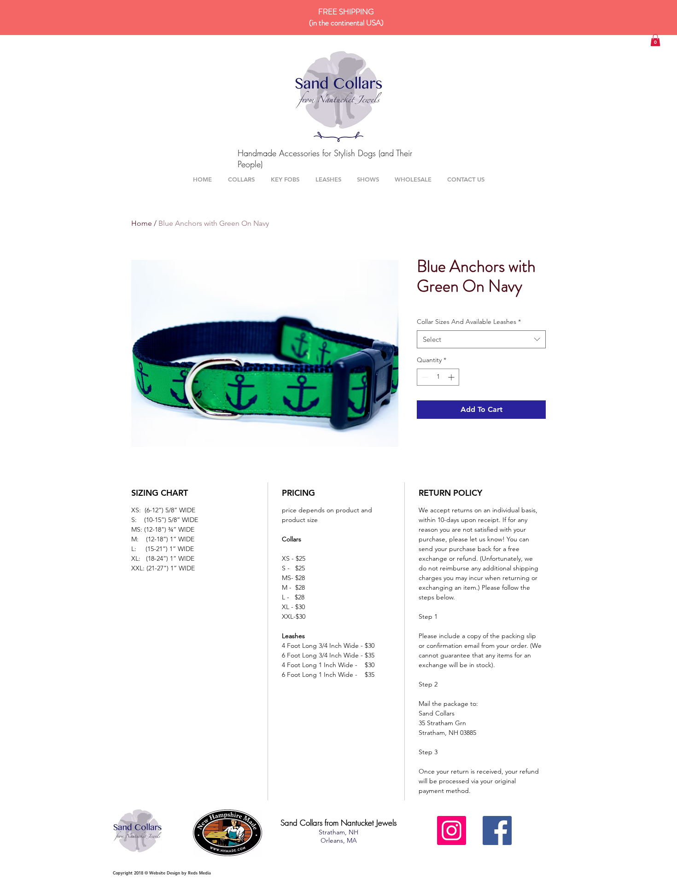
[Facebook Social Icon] (497, 830)
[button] (655, 40)
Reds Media (199, 872)
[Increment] (452, 377)
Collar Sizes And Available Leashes (469, 321)
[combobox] (481, 339)
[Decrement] (424, 377)
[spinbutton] (438, 377)
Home (141, 223)
